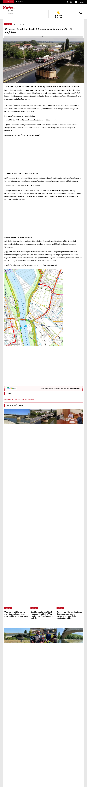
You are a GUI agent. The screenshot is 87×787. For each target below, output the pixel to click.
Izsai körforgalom (19, 400)
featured (7, 400)
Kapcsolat (19, 1)
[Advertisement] (43, 154)
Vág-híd (31, 400)
